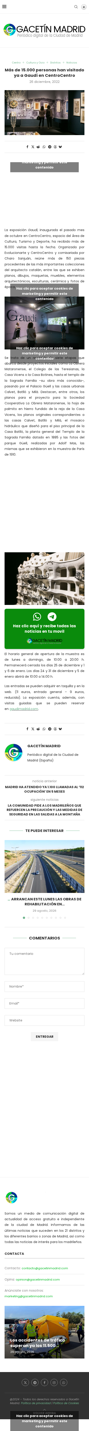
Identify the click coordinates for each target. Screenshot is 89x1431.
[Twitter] (25, 1382)
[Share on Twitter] (32, 147)
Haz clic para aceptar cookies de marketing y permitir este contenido (44, 162)
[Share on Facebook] (27, 147)
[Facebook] (44, 1382)
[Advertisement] (44, 505)
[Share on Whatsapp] (44, 147)
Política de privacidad (36, 1403)
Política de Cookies (66, 1403)
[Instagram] (54, 1382)
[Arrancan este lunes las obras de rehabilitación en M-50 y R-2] (44, 866)
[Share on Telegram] (50, 147)
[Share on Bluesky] (60, 147)
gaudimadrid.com (24, 709)
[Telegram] (35, 1382)
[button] (8, 879)
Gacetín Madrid (44, 746)
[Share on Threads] (55, 147)
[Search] (76, 6)
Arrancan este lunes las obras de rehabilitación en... (46, 902)
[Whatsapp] (63, 1382)
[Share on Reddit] (38, 147)
